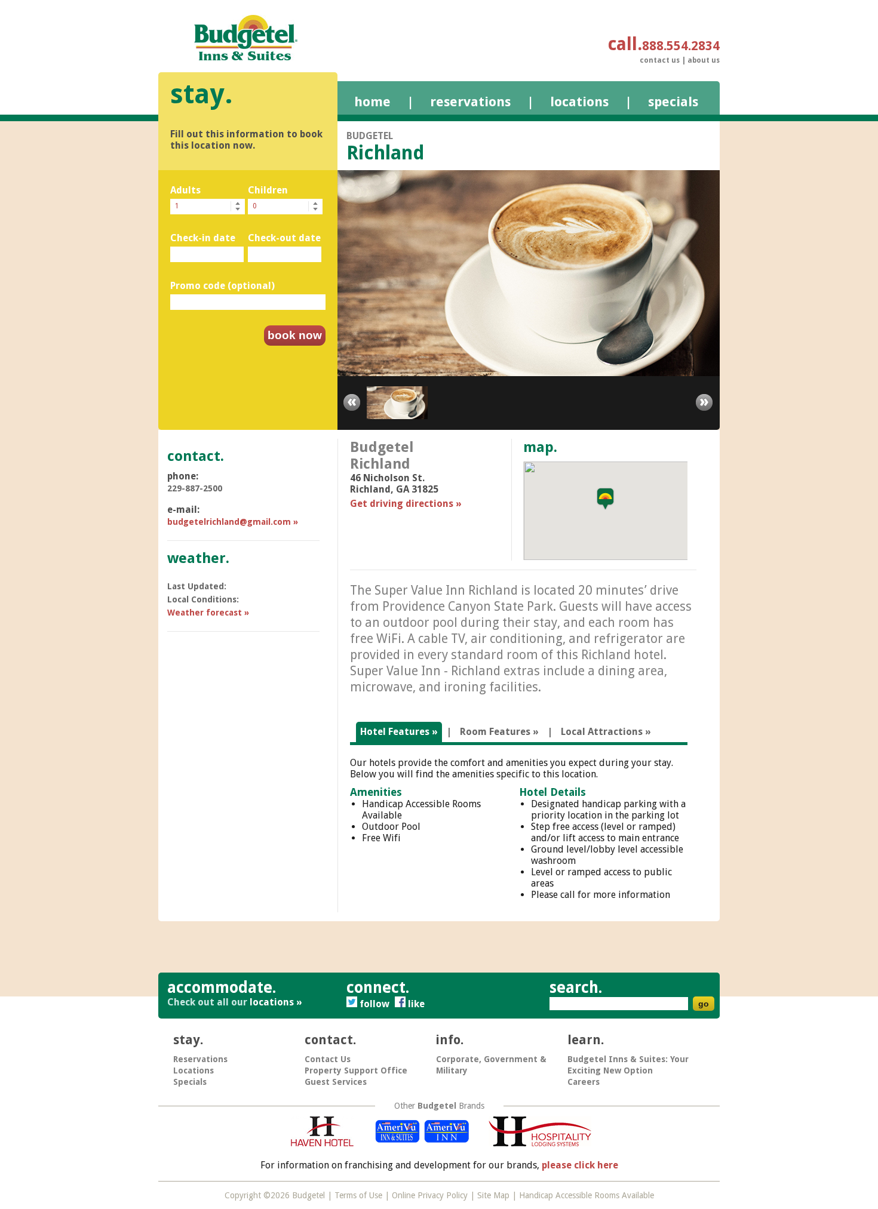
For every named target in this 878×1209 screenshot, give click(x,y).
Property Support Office (356, 1070)
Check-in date (202, 238)
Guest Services (336, 1082)
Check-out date (284, 238)
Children (268, 190)
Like (416, 1004)
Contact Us (660, 60)
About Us (703, 60)
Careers (583, 1082)
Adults (185, 190)
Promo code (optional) (222, 285)
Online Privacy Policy (430, 1195)
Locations (579, 101)
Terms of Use (358, 1195)
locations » (276, 1002)
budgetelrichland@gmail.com (229, 522)
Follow (376, 1004)
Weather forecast (204, 612)
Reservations (470, 101)
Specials (673, 101)
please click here (580, 1165)
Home (372, 101)
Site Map (493, 1195)
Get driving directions (401, 503)
